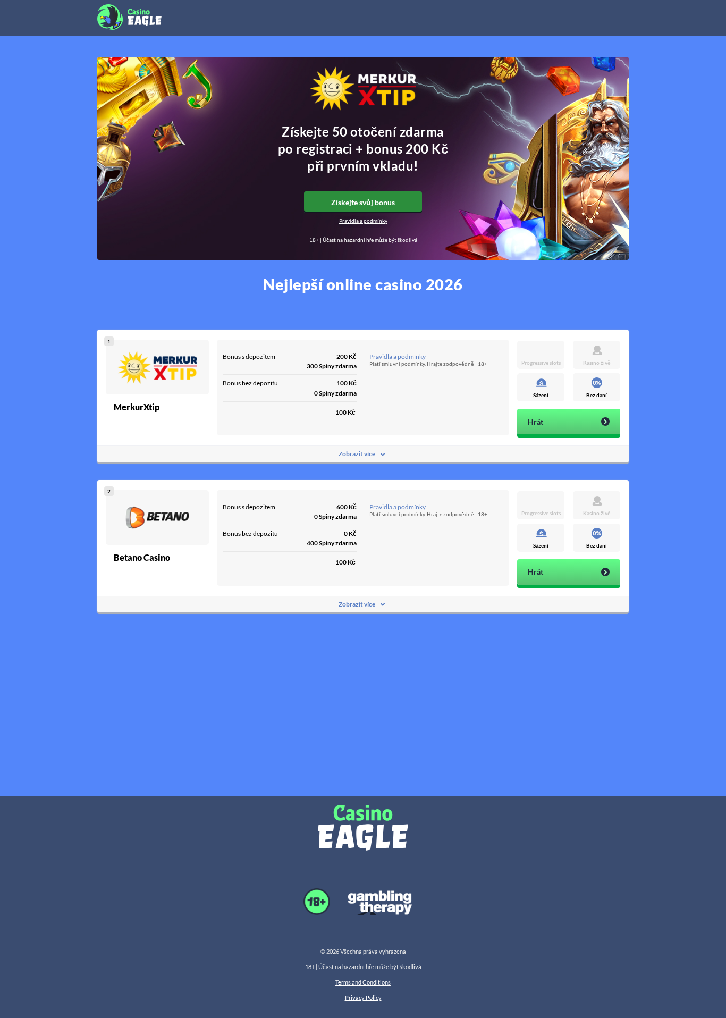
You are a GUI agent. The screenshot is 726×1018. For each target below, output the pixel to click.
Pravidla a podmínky (363, 220)
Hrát (535, 421)
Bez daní (596, 395)
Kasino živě (597, 362)
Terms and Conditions (363, 982)
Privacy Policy (363, 997)
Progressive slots (541, 362)
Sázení (540, 395)
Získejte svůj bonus (363, 202)
